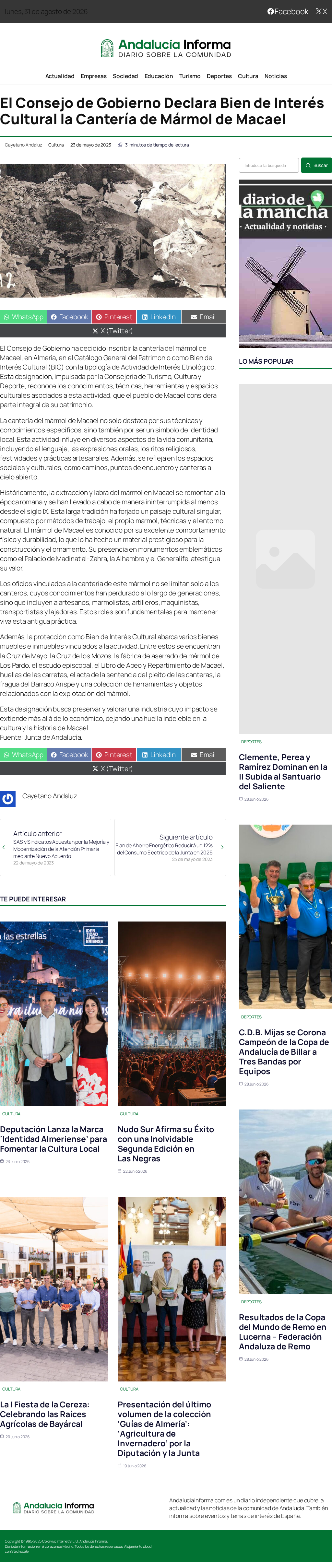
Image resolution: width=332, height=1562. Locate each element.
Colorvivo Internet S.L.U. (60, 1541)
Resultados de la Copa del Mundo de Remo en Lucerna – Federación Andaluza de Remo (282, 1331)
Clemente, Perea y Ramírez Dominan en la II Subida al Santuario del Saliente (283, 771)
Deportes (251, 742)
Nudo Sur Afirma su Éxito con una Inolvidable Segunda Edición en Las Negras (166, 1143)
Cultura (56, 145)
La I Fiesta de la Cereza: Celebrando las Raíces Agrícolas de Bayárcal (45, 1414)
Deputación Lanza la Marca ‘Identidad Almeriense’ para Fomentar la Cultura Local (53, 1138)
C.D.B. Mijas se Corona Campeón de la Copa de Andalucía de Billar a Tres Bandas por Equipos (284, 1052)
